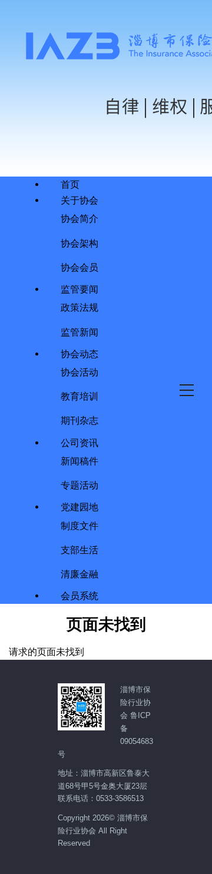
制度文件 (79, 525)
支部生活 (79, 549)
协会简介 (79, 218)
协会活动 (79, 371)
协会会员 (79, 266)
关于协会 (79, 200)
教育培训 (79, 395)
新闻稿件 (79, 460)
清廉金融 (79, 573)
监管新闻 (79, 331)
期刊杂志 (79, 420)
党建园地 (79, 506)
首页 (70, 184)
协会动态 (79, 353)
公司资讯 (79, 442)
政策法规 (79, 307)
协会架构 (79, 242)
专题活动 (79, 484)
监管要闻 (79, 289)
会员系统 (79, 595)
